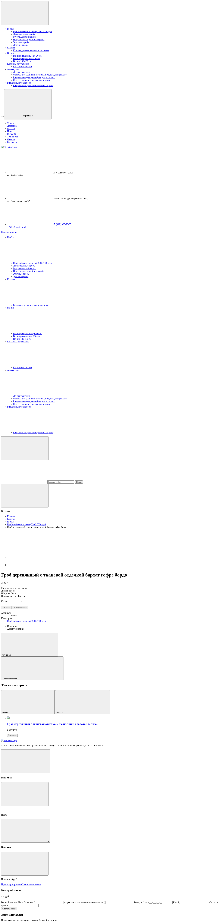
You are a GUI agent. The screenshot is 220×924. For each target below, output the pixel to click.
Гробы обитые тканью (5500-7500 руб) (32, 31)
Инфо (10, 131)
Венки (10, 53)
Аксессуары (13, 69)
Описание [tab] (12, 626)
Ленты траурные (21, 72)
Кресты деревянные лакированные (31, 50)
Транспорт (12, 136)
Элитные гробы (21, 42)
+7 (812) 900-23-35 (62, 224)
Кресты (11, 47)
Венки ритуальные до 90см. (27, 55)
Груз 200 (11, 134)
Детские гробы (20, 45)
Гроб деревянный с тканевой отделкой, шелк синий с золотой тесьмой (52, 723)
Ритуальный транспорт (19, 82)
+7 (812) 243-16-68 (16, 227)
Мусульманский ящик (24, 37)
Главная (11, 516)
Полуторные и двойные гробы (28, 39)
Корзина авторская (22, 66)
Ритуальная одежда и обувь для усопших (34, 77)
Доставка (12, 126)
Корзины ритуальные (18, 64)
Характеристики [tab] (15, 629)
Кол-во (5, 601)
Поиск (79, 482)
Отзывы (11, 139)
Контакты (12, 142)
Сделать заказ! (9, 909)
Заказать (12, 735)
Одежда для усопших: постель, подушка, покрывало (40, 74)
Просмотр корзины (11, 884)
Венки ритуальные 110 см (26, 58)
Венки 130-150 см (22, 61)
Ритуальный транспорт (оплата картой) (33, 85)
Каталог (11, 519)
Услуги (10, 123)
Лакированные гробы (24, 34)
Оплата (11, 128)
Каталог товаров (9, 232)
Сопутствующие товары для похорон (32, 80)
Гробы (10, 28)
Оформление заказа (31, 884)
